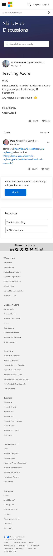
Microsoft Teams (9, 426)
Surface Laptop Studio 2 (12, 272)
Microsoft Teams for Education (14, 365)
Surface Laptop (9, 267)
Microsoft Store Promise (12, 337)
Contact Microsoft (19, 542)
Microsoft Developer (11, 453)
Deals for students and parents (15, 384)
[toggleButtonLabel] (49, 12)
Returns (6, 323)
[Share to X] (21, 248)
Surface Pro (8, 262)
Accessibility (8, 523)
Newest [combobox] (44, 132)
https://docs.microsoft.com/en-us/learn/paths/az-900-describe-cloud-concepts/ (23, 159)
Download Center (10, 314)
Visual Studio (8, 482)
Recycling (19, 548)
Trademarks (35, 545)
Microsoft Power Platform (13, 421)
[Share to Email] (41, 248)
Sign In (46, 4)
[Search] (29, 4)
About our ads (31, 548)
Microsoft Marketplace (12, 472)
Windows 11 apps (10, 295)
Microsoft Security (10, 407)
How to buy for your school (13, 374)
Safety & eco (8, 548)
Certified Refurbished (11, 333)
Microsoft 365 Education (12, 370)
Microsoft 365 (8, 416)
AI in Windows (9, 286)
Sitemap (6, 542)
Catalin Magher (18, 62)
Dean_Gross (16, 140)
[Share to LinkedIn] (12, 248)
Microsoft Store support (12, 318)
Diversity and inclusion (12, 519)
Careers (6, 495)
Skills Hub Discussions (13, 12)
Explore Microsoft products (13, 291)
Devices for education (11, 360)
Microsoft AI (8, 402)
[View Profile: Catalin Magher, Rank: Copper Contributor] (6, 63)
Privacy (31, 542)
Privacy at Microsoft (11, 509)
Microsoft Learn (9, 458)
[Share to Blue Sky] (31, 248)
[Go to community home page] (10, 4)
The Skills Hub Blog (15, 222)
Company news (9, 505)
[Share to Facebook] (16, 248)
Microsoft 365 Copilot (11, 430)
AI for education (9, 389)
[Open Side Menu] (4, 4)
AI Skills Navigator (15, 230)
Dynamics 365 (9, 411)
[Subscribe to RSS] (36, 248)
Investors (7, 514)
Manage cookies (9, 545)
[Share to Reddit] (26, 248)
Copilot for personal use (12, 281)
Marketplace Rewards (11, 477)
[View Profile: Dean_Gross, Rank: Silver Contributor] (6, 142)
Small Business (9, 435)
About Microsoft (9, 500)
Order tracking (9, 328)
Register (37, 4)
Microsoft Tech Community (13, 467)
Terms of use (23, 545)
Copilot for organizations (12, 277)
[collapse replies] (26, 138)
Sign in (15, 192)
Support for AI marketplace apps (15, 463)
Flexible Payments (10, 342)
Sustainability (8, 528)
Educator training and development (16, 379)
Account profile (9, 309)
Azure (6, 449)
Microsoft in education (12, 356)
